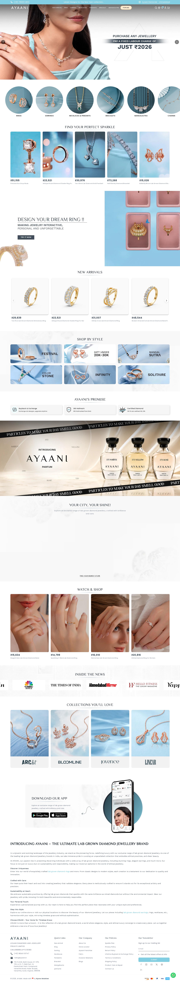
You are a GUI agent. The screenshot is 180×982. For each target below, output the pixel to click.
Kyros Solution (42, 979)
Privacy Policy (110, 947)
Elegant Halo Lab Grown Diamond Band (25, 658)
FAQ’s (81, 954)
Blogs (81, 961)
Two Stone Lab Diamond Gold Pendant (89, 184)
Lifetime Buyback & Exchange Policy (119, 954)
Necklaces (58, 954)
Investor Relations (86, 958)
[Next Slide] (177, 42)
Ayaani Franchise (85, 950)
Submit (154, 960)
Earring (57, 950)
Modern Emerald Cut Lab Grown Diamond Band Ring (150, 321)
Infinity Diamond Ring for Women (143, 658)
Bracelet (57, 961)
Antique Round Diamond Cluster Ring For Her (58, 184)
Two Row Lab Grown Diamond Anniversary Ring (29, 321)
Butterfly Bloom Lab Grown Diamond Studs (154, 184)
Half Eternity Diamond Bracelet (118, 184)
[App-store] (58, 817)
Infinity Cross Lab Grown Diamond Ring (106, 321)
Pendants (58, 958)
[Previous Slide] (3, 42)
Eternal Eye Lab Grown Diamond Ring (104, 658)
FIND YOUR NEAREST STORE (90, 576)
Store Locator (84, 947)
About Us (82, 943)
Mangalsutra (59, 965)
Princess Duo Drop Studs (19, 184)
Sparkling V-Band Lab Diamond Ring (64, 658)
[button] (66, 8)
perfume (57, 969)
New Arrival (58, 943)
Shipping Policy (111, 961)
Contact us (109, 969)
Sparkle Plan (109, 943)
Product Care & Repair (114, 965)
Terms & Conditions (113, 958)
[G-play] (40, 817)
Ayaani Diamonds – (156, 2)
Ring (56, 947)
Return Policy (110, 950)
